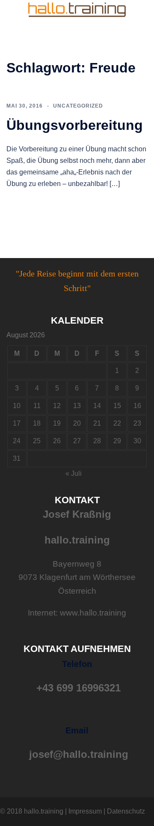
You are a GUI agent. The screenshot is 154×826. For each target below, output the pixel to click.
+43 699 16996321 (78, 688)
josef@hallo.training (78, 754)
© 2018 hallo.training (31, 811)
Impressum (85, 811)
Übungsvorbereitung (74, 125)
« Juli (73, 473)
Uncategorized (78, 106)
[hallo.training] (77, 9)
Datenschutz (126, 811)
